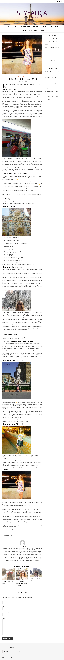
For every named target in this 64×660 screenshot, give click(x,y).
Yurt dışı (24, 76)
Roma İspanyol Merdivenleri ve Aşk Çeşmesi (21, 583)
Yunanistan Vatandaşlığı (49, 38)
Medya (36, 30)
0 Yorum (25, 81)
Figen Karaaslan (8, 535)
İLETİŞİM (42, 30)
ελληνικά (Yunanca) (26, 30)
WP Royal (4, 657)
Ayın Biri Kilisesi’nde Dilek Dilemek (52, 91)
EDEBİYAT (35, 26)
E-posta (4, 606)
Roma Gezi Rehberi (35, 578)
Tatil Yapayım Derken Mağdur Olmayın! (53, 83)
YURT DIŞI (7, 26)
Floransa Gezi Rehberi (8, 581)
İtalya (19, 76)
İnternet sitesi (5, 612)
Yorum (3, 618)
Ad (3, 600)
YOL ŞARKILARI (44, 26)
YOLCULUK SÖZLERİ (26, 26)
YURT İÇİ (15, 26)
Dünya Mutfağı (54, 26)
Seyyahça (32, 13)
